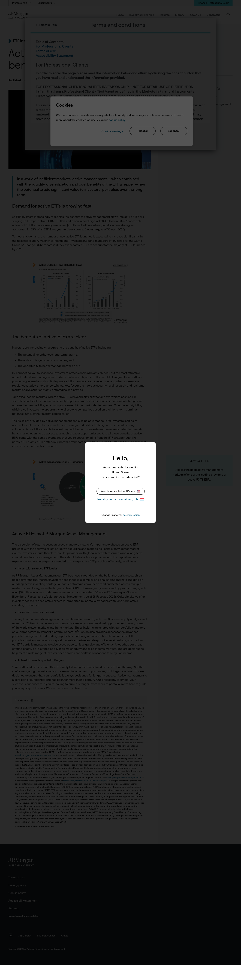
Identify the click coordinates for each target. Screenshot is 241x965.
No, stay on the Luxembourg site (118, 499)
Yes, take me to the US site (118, 491)
